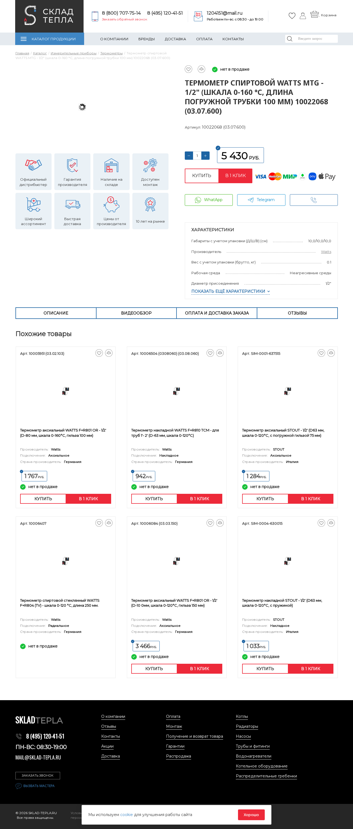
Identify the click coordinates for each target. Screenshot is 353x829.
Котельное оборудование (262, 766)
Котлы (242, 716)
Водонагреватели (253, 756)
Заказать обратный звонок (124, 19)
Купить (201, 175)
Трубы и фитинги (253, 746)
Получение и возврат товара (194, 736)
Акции (107, 746)
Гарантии (175, 746)
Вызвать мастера (39, 785)
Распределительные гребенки (266, 776)
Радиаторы (247, 726)
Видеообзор (136, 313)
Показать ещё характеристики (228, 291)
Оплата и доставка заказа (217, 313)
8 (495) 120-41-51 (165, 13)
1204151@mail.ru (225, 13)
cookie (127, 814)
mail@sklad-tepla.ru (38, 757)
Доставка (175, 39)
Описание (56, 313)
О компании (114, 39)
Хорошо (251, 814)
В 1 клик (235, 175)
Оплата (204, 39)
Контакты (233, 39)
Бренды (146, 39)
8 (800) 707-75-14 (121, 13)
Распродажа (178, 756)
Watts (326, 251)
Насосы (243, 736)
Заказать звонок (38, 775)
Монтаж (174, 726)
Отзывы (297, 313)
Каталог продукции (54, 39)
